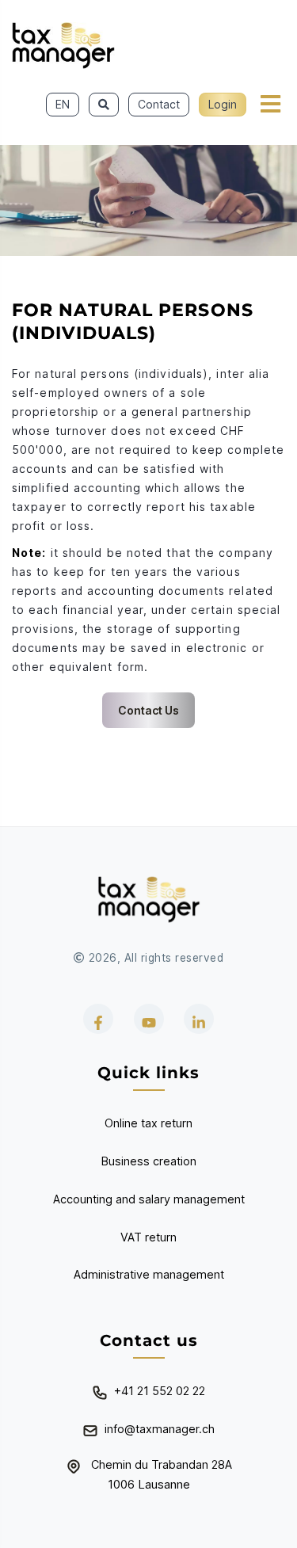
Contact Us (148, 710)
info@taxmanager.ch (160, 1429)
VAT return (148, 1237)
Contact (159, 104)
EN (62, 104)
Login (222, 104)
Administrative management (149, 1274)
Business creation (148, 1161)
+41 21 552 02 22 (159, 1390)
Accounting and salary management (149, 1199)
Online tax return (148, 1123)
